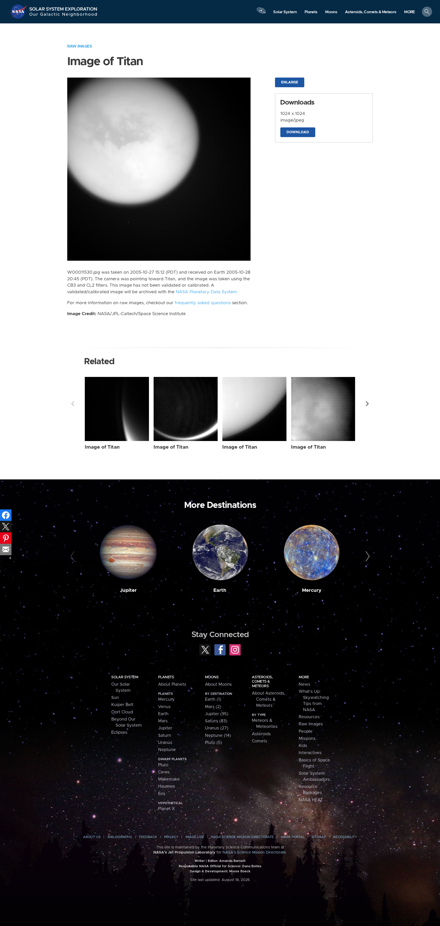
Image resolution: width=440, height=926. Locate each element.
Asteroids (261, 734)
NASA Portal (293, 837)
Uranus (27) (216, 728)
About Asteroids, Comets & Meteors (268, 699)
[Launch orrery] (261, 13)
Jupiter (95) (216, 714)
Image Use (195, 837)
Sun (115, 698)
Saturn (164, 735)
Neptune (167, 750)
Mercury (311, 590)
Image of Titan (102, 447)
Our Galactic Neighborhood (63, 15)
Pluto (163, 765)
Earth (219, 590)
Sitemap (319, 837)
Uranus (165, 743)
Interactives (310, 753)
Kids (303, 746)
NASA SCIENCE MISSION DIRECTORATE (242, 837)
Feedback (148, 837)
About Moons (218, 684)
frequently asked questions (203, 303)
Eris (161, 794)
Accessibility (345, 837)
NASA (19, 11)
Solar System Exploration (63, 7)
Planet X (166, 809)
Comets (259, 741)
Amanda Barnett (232, 861)
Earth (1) (213, 699)
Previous (72, 403)
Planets (166, 677)
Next (367, 403)
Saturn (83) (216, 721)
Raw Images (79, 46)
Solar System (124, 677)
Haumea (166, 786)
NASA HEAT (311, 800)
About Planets (172, 684)
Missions (307, 739)
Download (297, 132)
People (305, 731)
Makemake (169, 779)
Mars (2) (213, 707)
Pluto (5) (213, 743)
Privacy (171, 837)
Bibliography (120, 837)
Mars (163, 721)
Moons (211, 677)
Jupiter (128, 590)
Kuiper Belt (122, 705)
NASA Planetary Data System (206, 292)
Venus (164, 707)
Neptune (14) (218, 735)
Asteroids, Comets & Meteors (262, 681)
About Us (92, 837)
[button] (409, 12)
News (304, 684)
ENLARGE (289, 82)
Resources (309, 717)
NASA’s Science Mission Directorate (254, 852)
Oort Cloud (122, 712)
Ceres (164, 772)
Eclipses (119, 732)
